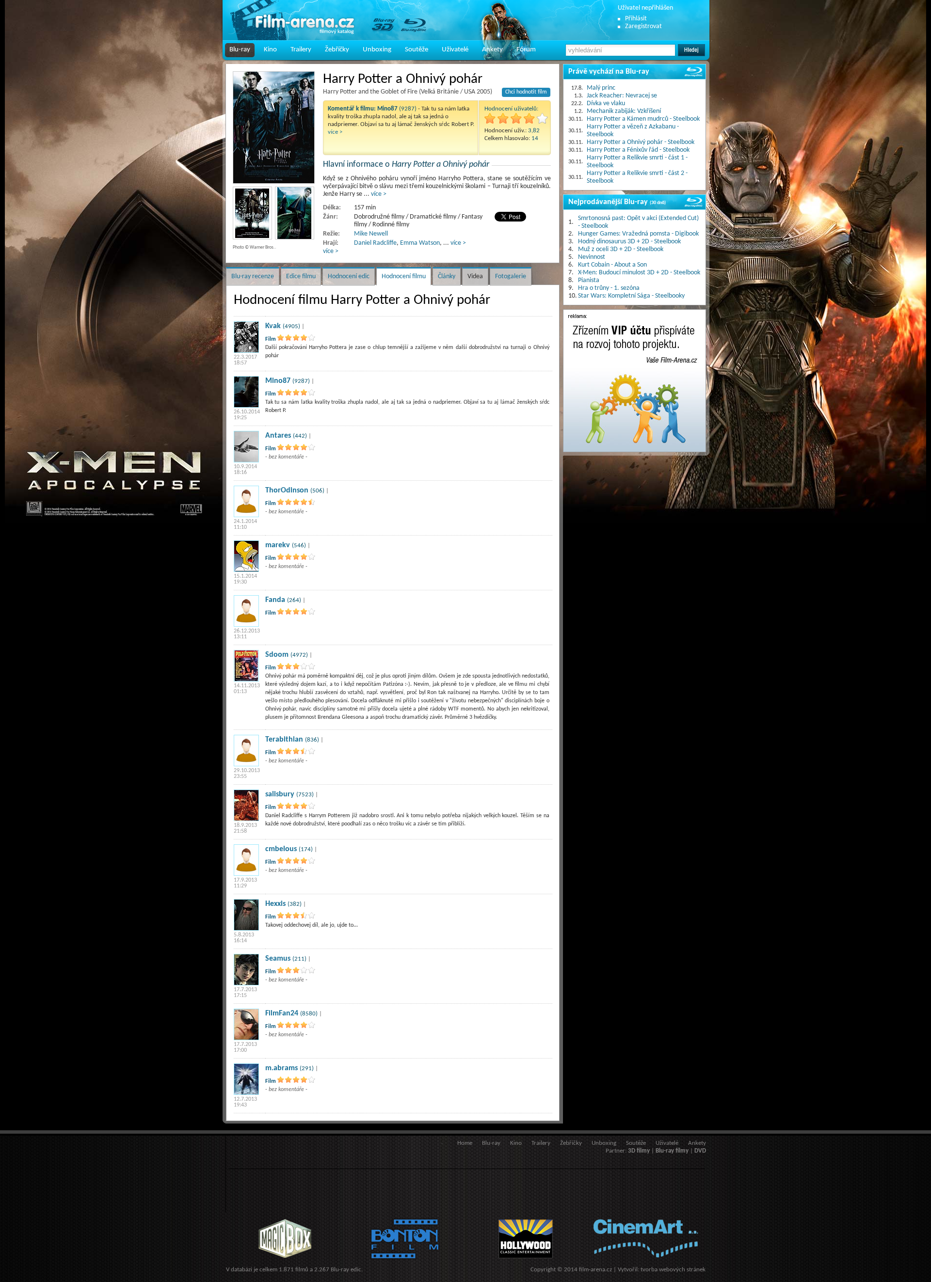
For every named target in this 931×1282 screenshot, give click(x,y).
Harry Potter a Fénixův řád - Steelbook (638, 150)
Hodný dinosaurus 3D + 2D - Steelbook (629, 241)
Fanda (275, 600)
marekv (277, 545)
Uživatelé (455, 49)
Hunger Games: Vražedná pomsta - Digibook (638, 234)
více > (335, 132)
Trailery (300, 49)
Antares (278, 436)
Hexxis (275, 904)
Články (446, 276)
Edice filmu (301, 276)
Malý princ (601, 88)
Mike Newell (371, 234)
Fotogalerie (510, 276)
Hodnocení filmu (404, 276)
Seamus (277, 959)
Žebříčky (337, 49)
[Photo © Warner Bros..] (273, 127)
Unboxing (377, 49)
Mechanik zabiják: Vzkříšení (624, 111)
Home (464, 1143)
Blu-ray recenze (252, 276)
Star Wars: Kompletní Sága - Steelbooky (631, 296)
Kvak (273, 326)
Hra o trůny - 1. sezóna (609, 288)
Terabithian (284, 740)
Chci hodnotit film (526, 92)
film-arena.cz (595, 1269)
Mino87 (277, 381)
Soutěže (416, 49)
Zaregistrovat (643, 26)
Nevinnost (591, 257)
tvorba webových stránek (673, 1269)
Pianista (588, 280)
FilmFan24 (281, 1013)
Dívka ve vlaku (606, 103)
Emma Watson (420, 243)
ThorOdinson (286, 490)
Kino (270, 49)
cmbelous (281, 849)
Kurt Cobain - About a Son (612, 265)
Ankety (492, 49)
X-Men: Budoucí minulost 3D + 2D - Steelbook (639, 272)
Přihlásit (636, 19)
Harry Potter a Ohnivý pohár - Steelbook (640, 142)
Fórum (526, 49)
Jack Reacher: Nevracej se (622, 96)
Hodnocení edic (348, 276)
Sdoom (277, 655)
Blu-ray (239, 49)
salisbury (279, 794)
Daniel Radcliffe (375, 243)
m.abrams (281, 1068)
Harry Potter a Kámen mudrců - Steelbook (643, 119)
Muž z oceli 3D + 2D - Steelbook (620, 249)
